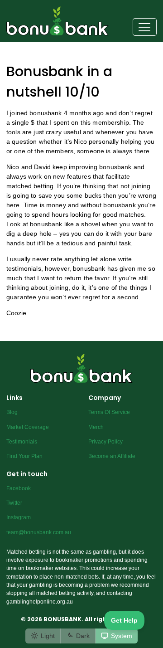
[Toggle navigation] (145, 27)
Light (48, 635)
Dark (83, 635)
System (121, 635)
